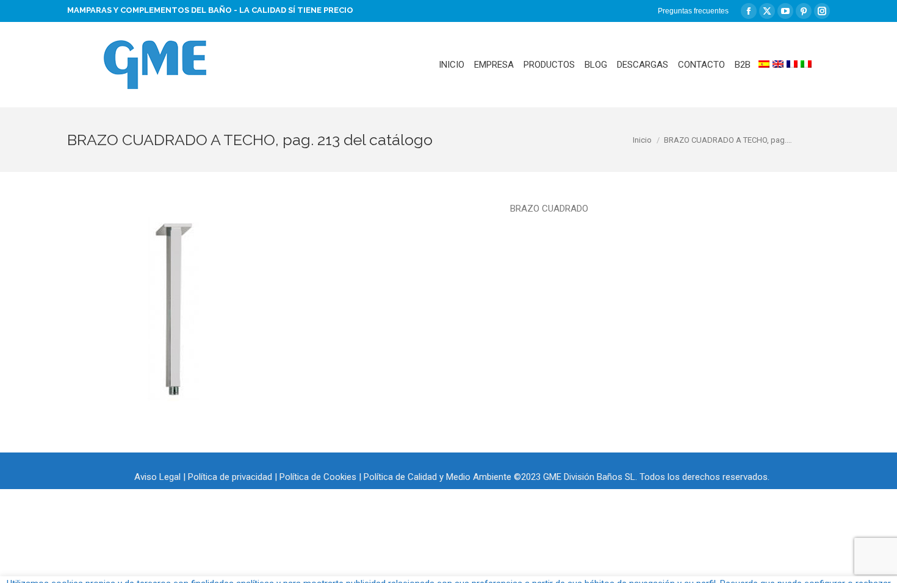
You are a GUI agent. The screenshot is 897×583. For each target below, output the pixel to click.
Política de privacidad (230, 476)
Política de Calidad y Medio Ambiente (437, 476)
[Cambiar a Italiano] (806, 64)
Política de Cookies (317, 476)
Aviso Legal (157, 476)
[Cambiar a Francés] (792, 64)
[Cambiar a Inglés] (778, 64)
